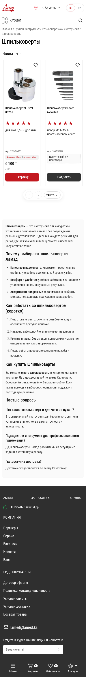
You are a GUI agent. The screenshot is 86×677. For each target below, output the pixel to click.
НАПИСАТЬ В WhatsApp (24, 507)
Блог (6, 560)
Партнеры (10, 528)
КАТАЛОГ (15, 20)
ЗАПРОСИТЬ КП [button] (41, 497)
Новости (9, 552)
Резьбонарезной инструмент (60, 29)
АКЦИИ (8, 497)
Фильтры (11, 53)
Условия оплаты (15, 598)
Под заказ (64, 177)
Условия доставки (16, 606)
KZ (79, 7)
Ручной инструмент (27, 29)
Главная (7, 29)
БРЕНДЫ (75, 497)
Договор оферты (15, 583)
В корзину (22, 177)
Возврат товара (15, 614)
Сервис (8, 536)
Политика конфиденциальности (26, 590)
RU (70, 7)
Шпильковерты (11, 33)
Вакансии (10, 544)
